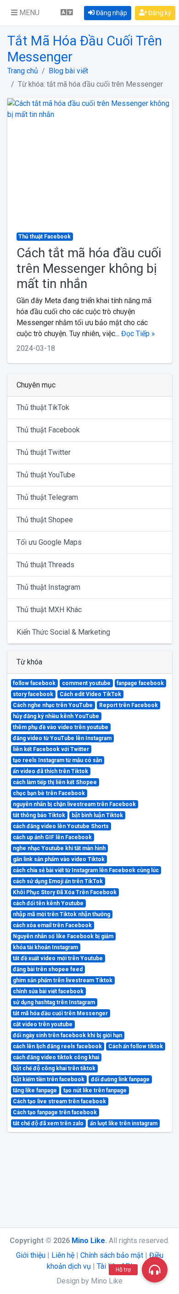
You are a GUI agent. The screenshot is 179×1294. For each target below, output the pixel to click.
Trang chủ (22, 70)
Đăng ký (159, 13)
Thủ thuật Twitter (44, 452)
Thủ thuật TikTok (43, 407)
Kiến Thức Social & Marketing (63, 632)
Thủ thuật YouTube (46, 474)
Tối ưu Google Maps (49, 542)
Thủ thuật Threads (45, 564)
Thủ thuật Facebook (48, 430)
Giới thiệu (30, 1255)
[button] (25, 13)
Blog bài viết (68, 70)
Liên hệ (62, 1255)
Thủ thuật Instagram (48, 587)
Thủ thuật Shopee (45, 519)
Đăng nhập (111, 13)
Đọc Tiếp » (138, 333)
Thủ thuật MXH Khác (49, 609)
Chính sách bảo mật (111, 1255)
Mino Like (88, 1240)
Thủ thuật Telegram (47, 497)
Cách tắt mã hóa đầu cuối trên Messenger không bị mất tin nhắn (89, 268)
